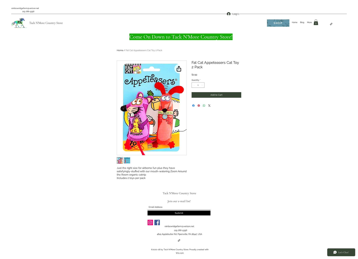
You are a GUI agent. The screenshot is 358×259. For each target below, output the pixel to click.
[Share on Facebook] (193, 105)
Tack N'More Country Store (46, 23)
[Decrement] (194, 85)
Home (120, 50)
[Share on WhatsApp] (204, 105)
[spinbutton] (198, 85)
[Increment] (202, 85)
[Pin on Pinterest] (198, 105)
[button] (316, 22)
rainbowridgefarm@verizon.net (25, 8)
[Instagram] (150, 222)
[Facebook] (157, 222)
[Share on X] (209, 105)
